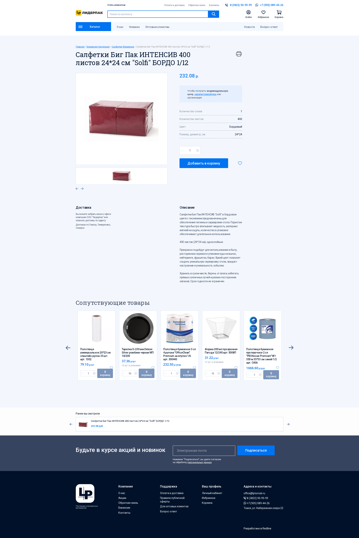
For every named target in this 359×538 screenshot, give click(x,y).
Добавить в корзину (204, 163)
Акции (122, 497)
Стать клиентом (116, 5)
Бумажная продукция (98, 46)
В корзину (105, 373)
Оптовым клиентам (157, 27)
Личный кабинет (212, 493)
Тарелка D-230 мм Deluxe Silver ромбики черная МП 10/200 (138, 352)
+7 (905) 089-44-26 (258, 503)
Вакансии (124, 507)
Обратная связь (196, 5)
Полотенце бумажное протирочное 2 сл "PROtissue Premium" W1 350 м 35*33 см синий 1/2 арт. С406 (261, 356)
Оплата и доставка (174, 5)
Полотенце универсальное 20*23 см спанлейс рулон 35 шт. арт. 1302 (95, 354)
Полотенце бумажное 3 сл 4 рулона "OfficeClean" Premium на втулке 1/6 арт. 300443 (179, 354)
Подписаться (256, 450)
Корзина (207, 502)
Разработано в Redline (257, 528)
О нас (120, 27)
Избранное (208, 497)
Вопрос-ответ (269, 27)
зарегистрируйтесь (205, 94)
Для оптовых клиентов (174, 506)
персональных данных (199, 462)
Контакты (214, 5)
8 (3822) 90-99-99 (257, 498)
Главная (80, 46)
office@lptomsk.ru (254, 493)
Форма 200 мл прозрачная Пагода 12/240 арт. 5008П (221, 351)
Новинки (134, 27)
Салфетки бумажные (123, 46)
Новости (249, 27)
